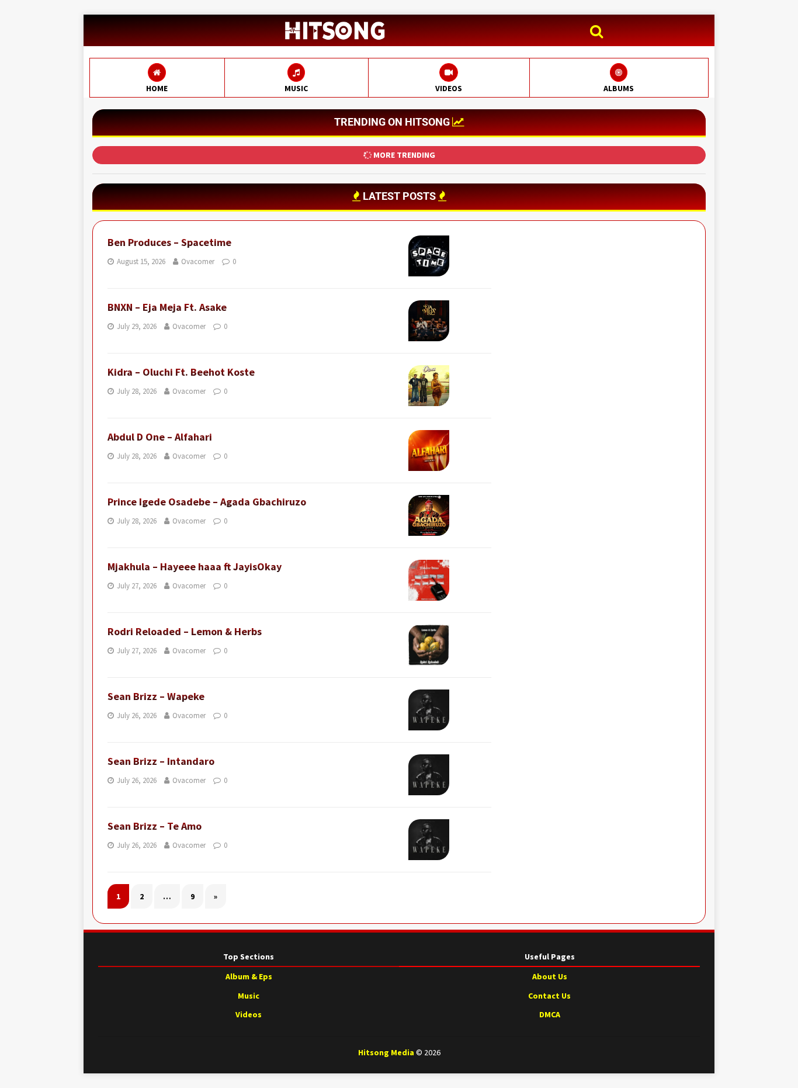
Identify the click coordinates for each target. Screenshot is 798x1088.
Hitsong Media (386, 1052)
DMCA (549, 1014)
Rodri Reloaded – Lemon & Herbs (184, 631)
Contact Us (549, 995)
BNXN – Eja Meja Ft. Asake (167, 307)
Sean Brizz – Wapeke (155, 696)
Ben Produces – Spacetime (169, 242)
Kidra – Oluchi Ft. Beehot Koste (181, 372)
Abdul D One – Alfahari (159, 436)
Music (248, 995)
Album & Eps (248, 976)
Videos (248, 1014)
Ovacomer (197, 261)
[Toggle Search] (599, 32)
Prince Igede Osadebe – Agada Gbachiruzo (206, 501)
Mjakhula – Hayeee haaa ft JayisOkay (194, 566)
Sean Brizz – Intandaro (160, 761)
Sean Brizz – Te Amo (154, 826)
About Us (549, 976)
